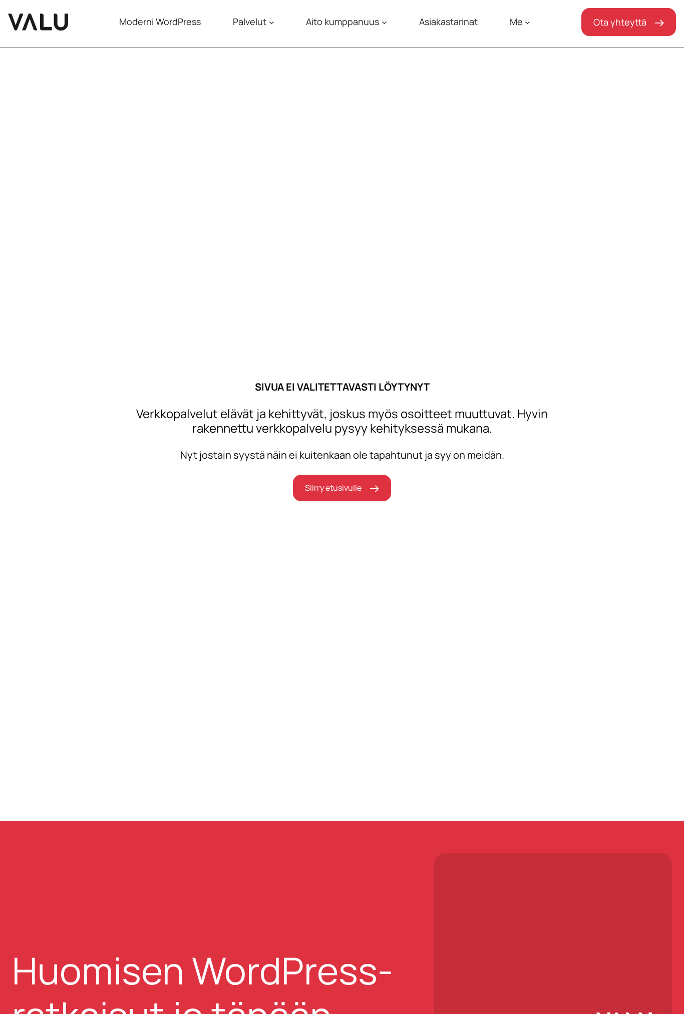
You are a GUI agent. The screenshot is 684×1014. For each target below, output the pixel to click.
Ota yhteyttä (619, 22)
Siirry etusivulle (333, 487)
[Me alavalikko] (527, 22)
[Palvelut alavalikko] (271, 22)
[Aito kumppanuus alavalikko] (384, 22)
